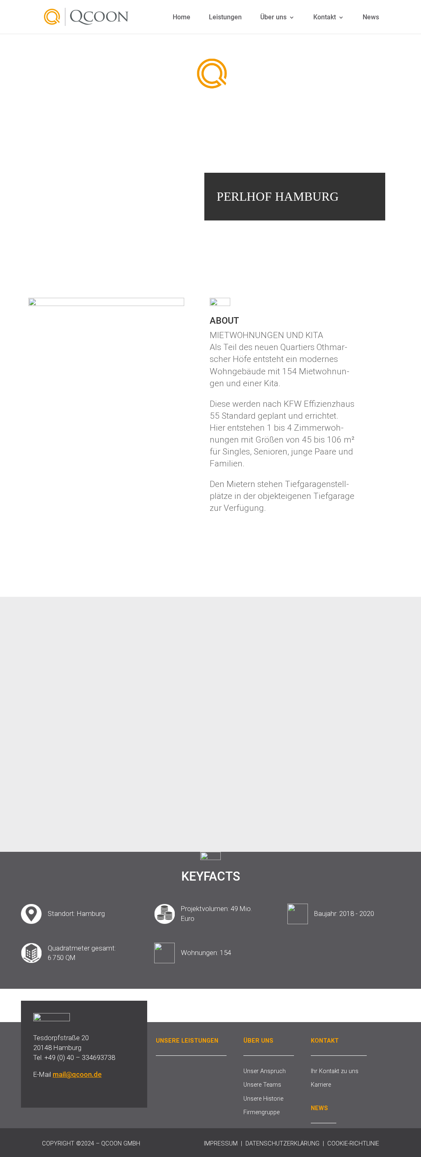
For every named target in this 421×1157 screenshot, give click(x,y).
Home (181, 17)
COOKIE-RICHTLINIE (353, 1143)
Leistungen (225, 17)
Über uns (273, 17)
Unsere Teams (262, 1084)
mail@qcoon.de (77, 1074)
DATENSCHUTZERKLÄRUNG (282, 1143)
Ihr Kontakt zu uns (335, 1071)
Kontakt (324, 17)
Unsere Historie (263, 1098)
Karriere (321, 1084)
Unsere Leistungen (187, 1040)
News (371, 17)
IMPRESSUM (221, 1143)
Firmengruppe (261, 1112)
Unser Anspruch (264, 1071)
